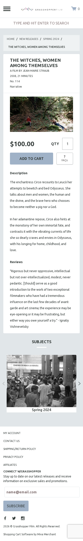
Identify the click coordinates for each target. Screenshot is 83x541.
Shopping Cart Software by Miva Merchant (29, 534)
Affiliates (10, 464)
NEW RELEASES (28, 38)
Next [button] (79, 383)
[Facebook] (5, 518)
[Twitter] (14, 518)
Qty (55, 144)
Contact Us (11, 441)
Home (11, 38)
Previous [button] (3, 383)
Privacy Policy (13, 456)
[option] (41, 383)
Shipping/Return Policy (19, 448)
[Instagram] (23, 518)
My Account (12, 433)
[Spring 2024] (41, 381)
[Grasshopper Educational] (41, 8)
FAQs (65, 158)
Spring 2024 (51, 38)
